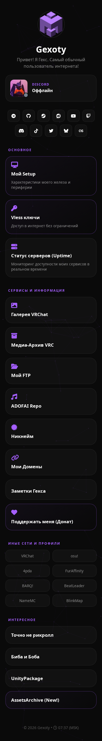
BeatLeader (74, 585)
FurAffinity (74, 570)
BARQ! (27, 585)
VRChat (27, 555)
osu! (74, 555)
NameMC (27, 600)
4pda (27, 570)
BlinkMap (74, 600)
